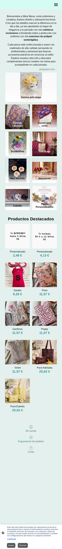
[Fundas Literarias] (17, 112)
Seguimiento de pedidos (31, 441)
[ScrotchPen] (17, 139)
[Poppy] (44, 313)
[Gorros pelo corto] (44, 112)
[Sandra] (17, 274)
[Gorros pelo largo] (31, 82)
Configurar (11, 539)
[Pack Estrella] (17, 391)
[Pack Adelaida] (44, 352)
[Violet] (17, 352)
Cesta (31, 452)
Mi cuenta (31, 431)
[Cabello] (17, 193)
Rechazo (22, 545)
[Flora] (44, 274)
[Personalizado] (17, 236)
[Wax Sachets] (17, 166)
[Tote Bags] (44, 139)
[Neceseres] (44, 166)
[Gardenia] (17, 313)
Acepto (11, 545)
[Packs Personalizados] (44, 193)
